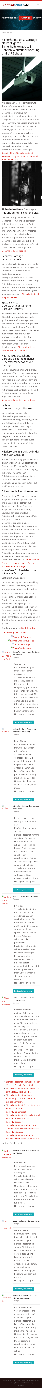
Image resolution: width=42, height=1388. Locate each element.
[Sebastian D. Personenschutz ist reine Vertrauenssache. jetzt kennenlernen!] (6, 1298)
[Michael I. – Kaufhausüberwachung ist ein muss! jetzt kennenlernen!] (6, 809)
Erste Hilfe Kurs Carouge (13, 566)
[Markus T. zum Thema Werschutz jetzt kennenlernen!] (6, 899)
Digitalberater (28, 628)
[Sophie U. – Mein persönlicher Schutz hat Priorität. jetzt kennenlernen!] (6, 655)
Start (3, 33)
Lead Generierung (26, 1383)
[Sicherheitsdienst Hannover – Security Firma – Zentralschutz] (15, 5)
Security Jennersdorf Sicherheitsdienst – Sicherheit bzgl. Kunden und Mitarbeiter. (23, 1115)
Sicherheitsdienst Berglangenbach (18, 400)
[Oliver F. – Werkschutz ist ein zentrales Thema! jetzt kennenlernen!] (6, 1000)
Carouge (16, 657)
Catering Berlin (14, 1383)
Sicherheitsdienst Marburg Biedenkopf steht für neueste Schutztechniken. (20, 1098)
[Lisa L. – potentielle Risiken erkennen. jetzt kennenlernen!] (6, 1224)
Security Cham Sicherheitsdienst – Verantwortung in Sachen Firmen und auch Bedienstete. (20, 156)
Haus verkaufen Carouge (24, 563)
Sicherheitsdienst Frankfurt (15, 251)
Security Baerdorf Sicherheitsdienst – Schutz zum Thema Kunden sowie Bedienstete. (22, 1125)
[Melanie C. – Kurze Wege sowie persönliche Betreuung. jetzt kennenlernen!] (6, 732)
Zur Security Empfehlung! (23, 722)
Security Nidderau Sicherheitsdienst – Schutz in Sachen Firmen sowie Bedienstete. (22, 1135)
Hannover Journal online (15, 632)
